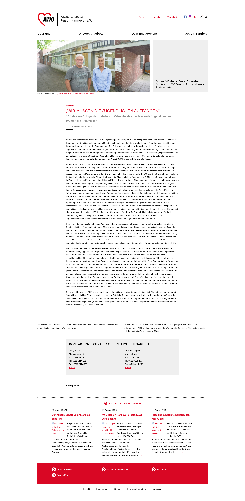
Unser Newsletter (64, 469)
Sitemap (117, 489)
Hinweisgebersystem (136, 489)
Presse (141, 17)
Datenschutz (101, 489)
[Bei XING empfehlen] (94, 386)
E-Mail (72, 367)
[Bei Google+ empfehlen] (90, 386)
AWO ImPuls (62, 475)
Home (39, 94)
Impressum (157, 489)
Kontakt (156, 17)
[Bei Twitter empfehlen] (83, 386)
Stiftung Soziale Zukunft (117, 469)
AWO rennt (161, 469)
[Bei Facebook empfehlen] (87, 386)
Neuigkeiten (50, 94)
